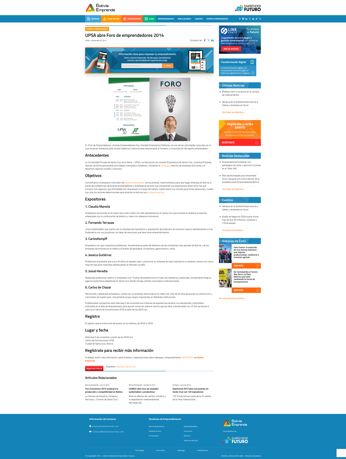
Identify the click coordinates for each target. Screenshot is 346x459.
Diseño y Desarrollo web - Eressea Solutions (241, 456)
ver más (238, 265)
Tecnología (139, 450)
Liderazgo (181, 450)
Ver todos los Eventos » (233, 230)
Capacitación (113, 18)
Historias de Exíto (191, 440)
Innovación (160, 450)
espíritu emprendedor (135, 182)
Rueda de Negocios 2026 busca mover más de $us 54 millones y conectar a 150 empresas (240, 219)
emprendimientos (155, 192)
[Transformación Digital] (237, 67)
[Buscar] (260, 19)
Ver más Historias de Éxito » (232, 298)
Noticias (95, 18)
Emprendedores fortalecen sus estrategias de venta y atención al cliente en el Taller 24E (241, 165)
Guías (151, 18)
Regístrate (228, 142)
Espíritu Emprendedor (217, 18)
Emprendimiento (166, 18)
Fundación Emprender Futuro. (121, 456)
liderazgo (165, 165)
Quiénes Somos (155, 431)
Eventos (199, 18)
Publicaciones (184, 18)
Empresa (120, 366)
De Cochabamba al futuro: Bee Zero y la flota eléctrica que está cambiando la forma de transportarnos (246, 276)
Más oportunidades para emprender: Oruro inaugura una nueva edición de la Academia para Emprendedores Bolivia (241, 178)
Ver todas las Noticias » (233, 112)
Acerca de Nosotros (156, 426)
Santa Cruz (130, 366)
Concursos (188, 431)
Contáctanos (154, 436)
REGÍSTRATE (188, 357)
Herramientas (134, 18)
